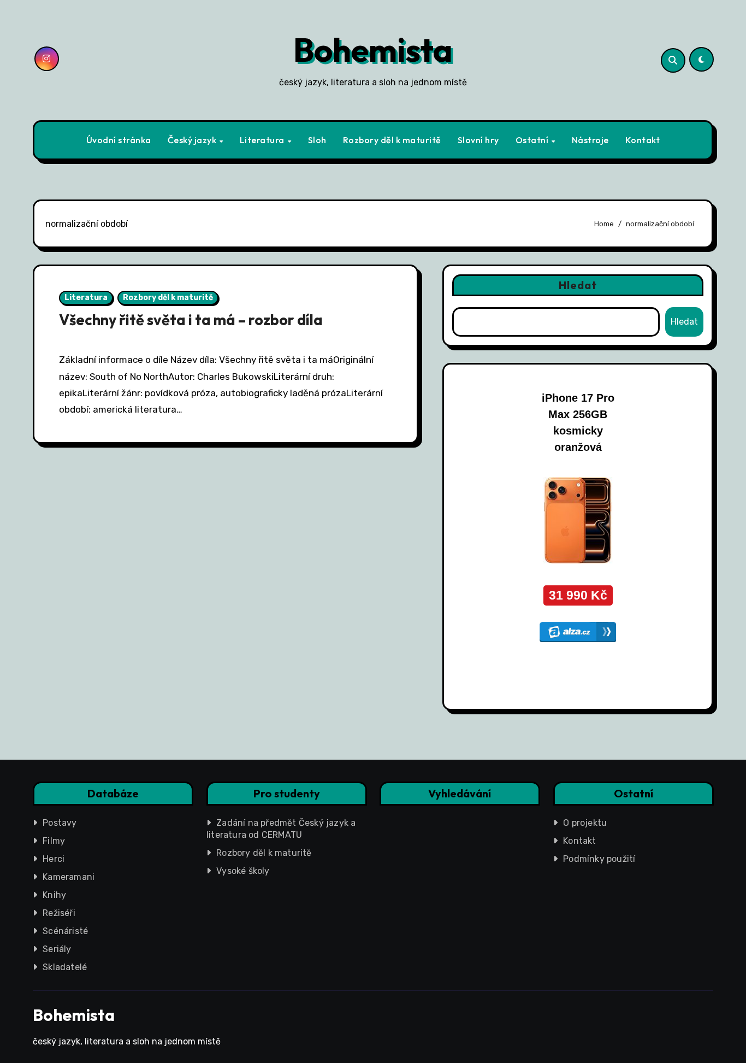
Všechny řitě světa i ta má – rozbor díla (191, 319)
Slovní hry (478, 139)
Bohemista (373, 50)
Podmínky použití (599, 859)
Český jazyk (193, 139)
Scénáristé (65, 931)
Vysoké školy (242, 871)
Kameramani (68, 877)
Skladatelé (65, 967)
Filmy (54, 841)
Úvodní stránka (118, 139)
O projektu (585, 823)
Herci (53, 859)
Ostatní (533, 139)
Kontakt (642, 139)
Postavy (59, 823)
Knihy (54, 895)
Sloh (317, 139)
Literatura (263, 139)
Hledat (578, 285)
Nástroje (590, 139)
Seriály (57, 949)
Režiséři (59, 913)
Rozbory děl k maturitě (392, 139)
